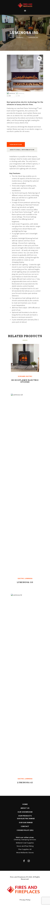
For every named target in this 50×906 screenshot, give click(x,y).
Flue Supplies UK (25, 849)
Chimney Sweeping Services (25, 839)
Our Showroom (25, 812)
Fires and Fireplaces (18, 877)
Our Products (25, 816)
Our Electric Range (26, 818)
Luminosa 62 (25, 783)
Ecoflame (21, 376)
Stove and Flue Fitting (25, 846)
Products (19, 37)
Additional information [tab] (22, 149)
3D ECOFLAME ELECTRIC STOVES (25, 381)
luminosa (28, 578)
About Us (25, 808)
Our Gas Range (26, 822)
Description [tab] (16, 144)
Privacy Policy (25, 900)
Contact (25, 826)
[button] (39, 58)
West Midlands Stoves (25, 852)
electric (29, 376)
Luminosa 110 (25, 582)
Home (12, 37)
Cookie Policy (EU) (25, 830)
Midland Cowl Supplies (25, 843)
